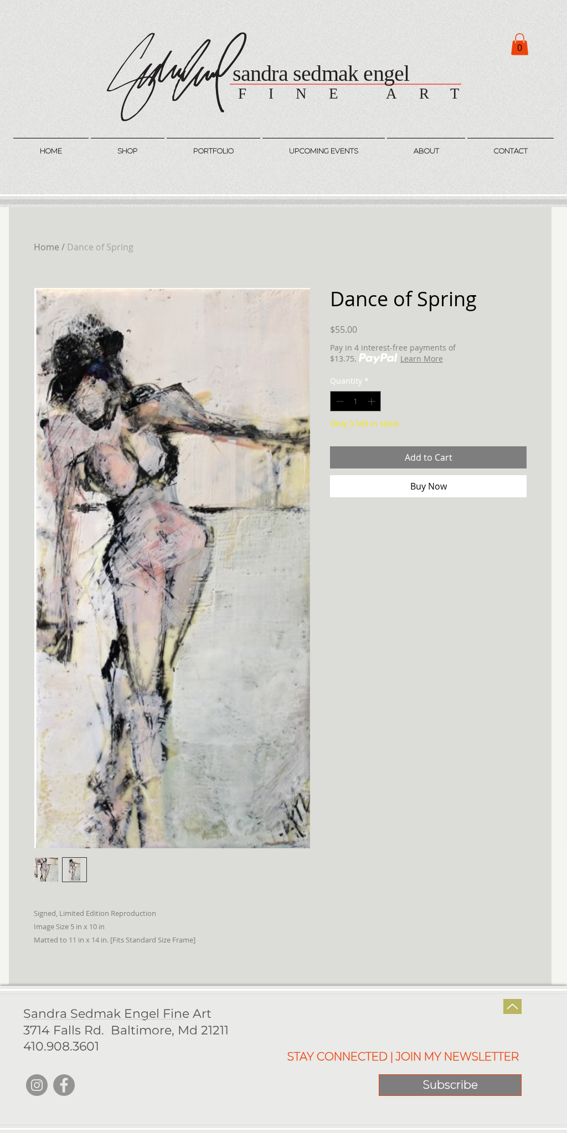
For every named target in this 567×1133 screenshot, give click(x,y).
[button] (520, 44)
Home (46, 247)
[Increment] (372, 401)
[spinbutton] (355, 401)
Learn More (421, 358)
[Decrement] (339, 401)
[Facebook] (64, 1085)
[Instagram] (37, 1085)
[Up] (512, 1006)
